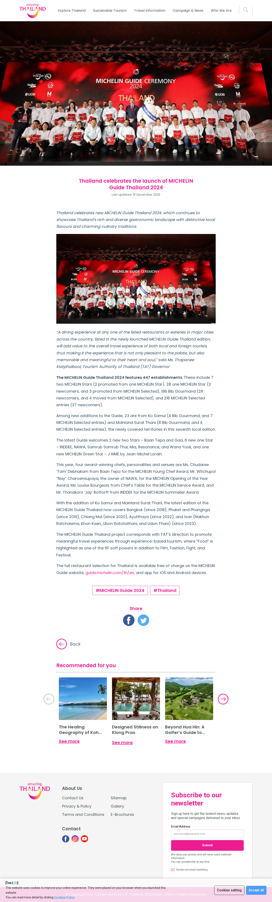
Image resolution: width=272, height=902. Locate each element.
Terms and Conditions (83, 814)
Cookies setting (229, 890)
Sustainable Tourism (110, 10)
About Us (72, 788)
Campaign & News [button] (188, 10)
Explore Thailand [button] (72, 10)
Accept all (256, 890)
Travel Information (149, 10)
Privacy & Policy (76, 806)
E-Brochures (122, 814)
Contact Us (73, 798)
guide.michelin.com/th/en (109, 572)
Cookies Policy (64, 897)
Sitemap (119, 798)
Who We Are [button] (221, 10)
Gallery (117, 806)
